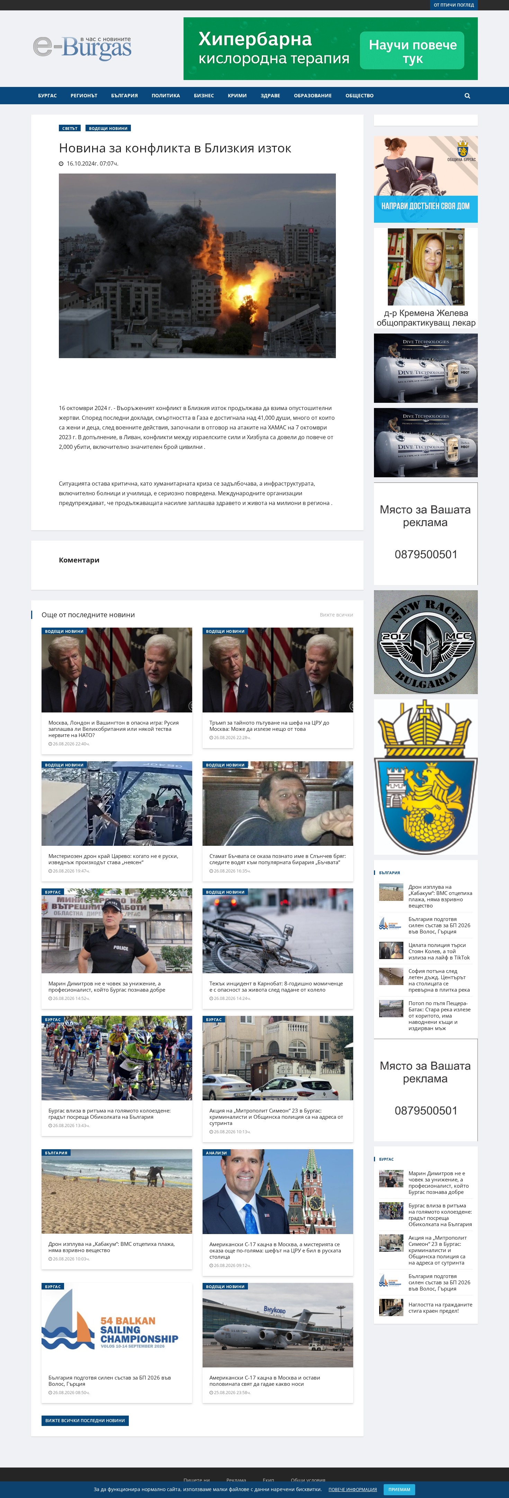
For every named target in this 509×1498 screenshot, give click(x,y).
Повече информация (353, 1489)
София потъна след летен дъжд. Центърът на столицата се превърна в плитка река (439, 980)
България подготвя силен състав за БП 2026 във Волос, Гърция (109, 1380)
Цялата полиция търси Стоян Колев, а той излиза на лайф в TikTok (439, 951)
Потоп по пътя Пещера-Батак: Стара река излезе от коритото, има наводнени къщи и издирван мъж (440, 1015)
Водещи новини (108, 128)
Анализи (216, 1152)
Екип (268, 1480)
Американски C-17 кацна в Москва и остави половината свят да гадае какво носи (264, 1380)
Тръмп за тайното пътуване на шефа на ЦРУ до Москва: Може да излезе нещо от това (269, 725)
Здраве (270, 95)
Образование (313, 95)
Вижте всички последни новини (85, 1421)
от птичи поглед (454, 5)
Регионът (84, 95)
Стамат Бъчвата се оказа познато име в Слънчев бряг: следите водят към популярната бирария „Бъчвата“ (277, 859)
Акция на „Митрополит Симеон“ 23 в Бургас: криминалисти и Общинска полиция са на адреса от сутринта (276, 1116)
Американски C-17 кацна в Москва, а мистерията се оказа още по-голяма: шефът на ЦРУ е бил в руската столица (275, 1250)
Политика (166, 95)
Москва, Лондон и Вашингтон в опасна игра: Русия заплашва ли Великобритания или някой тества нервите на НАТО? (113, 728)
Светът (69, 128)
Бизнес (204, 95)
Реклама (236, 1480)
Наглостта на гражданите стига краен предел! (440, 1307)
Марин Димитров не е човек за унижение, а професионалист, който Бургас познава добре (106, 986)
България (124, 95)
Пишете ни (197, 1480)
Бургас (47, 95)
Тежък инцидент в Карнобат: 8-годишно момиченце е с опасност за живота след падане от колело (276, 986)
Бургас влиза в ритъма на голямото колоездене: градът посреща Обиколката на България (109, 1113)
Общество (360, 95)
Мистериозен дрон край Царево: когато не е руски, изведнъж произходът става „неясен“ (113, 859)
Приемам (399, 1489)
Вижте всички (336, 614)
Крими (237, 95)
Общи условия (308, 1480)
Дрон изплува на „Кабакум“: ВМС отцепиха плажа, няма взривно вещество (111, 1246)
